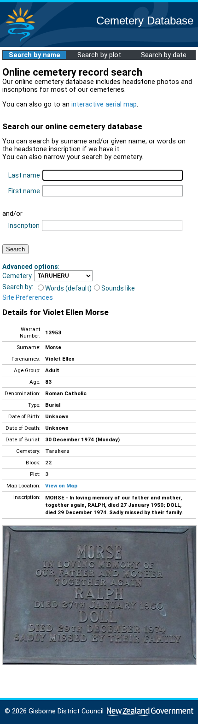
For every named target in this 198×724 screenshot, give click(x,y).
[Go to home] (20, 41)
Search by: (17, 287)
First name (24, 191)
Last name (24, 175)
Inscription (24, 225)
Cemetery (17, 275)
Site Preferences (27, 297)
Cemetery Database (144, 20)
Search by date (163, 55)
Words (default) (68, 288)
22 (48, 462)
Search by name (34, 55)
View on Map (61, 485)
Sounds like (118, 288)
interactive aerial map (104, 104)
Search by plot (99, 55)
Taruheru (57, 451)
